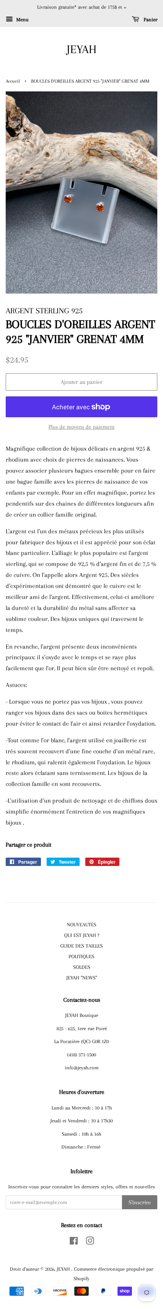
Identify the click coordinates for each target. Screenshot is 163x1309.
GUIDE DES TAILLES (81, 946)
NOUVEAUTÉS (81, 924)
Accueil (13, 81)
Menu (21, 19)
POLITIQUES (81, 956)
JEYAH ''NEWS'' (81, 977)
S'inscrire (140, 1202)
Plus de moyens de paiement (81, 427)
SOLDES (81, 967)
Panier (149, 19)
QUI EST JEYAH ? (81, 935)
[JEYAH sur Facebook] (73, 1242)
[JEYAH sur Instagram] (90, 1242)
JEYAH (82, 49)
